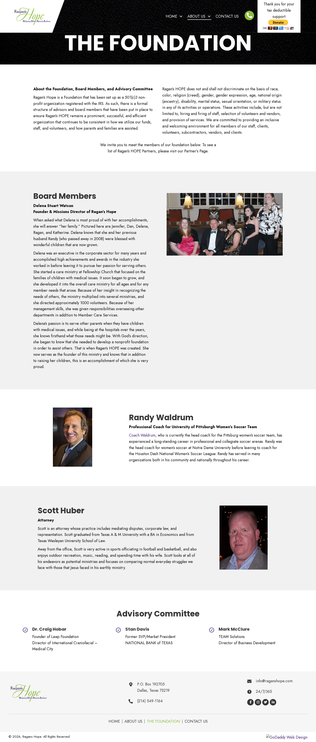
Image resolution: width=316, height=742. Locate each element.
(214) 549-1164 (150, 701)
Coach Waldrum (142, 435)
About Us (133, 721)
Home (114, 721)
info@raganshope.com (274, 681)
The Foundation (163, 721)
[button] (250, 702)
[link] (174, 16)
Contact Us (196, 721)
